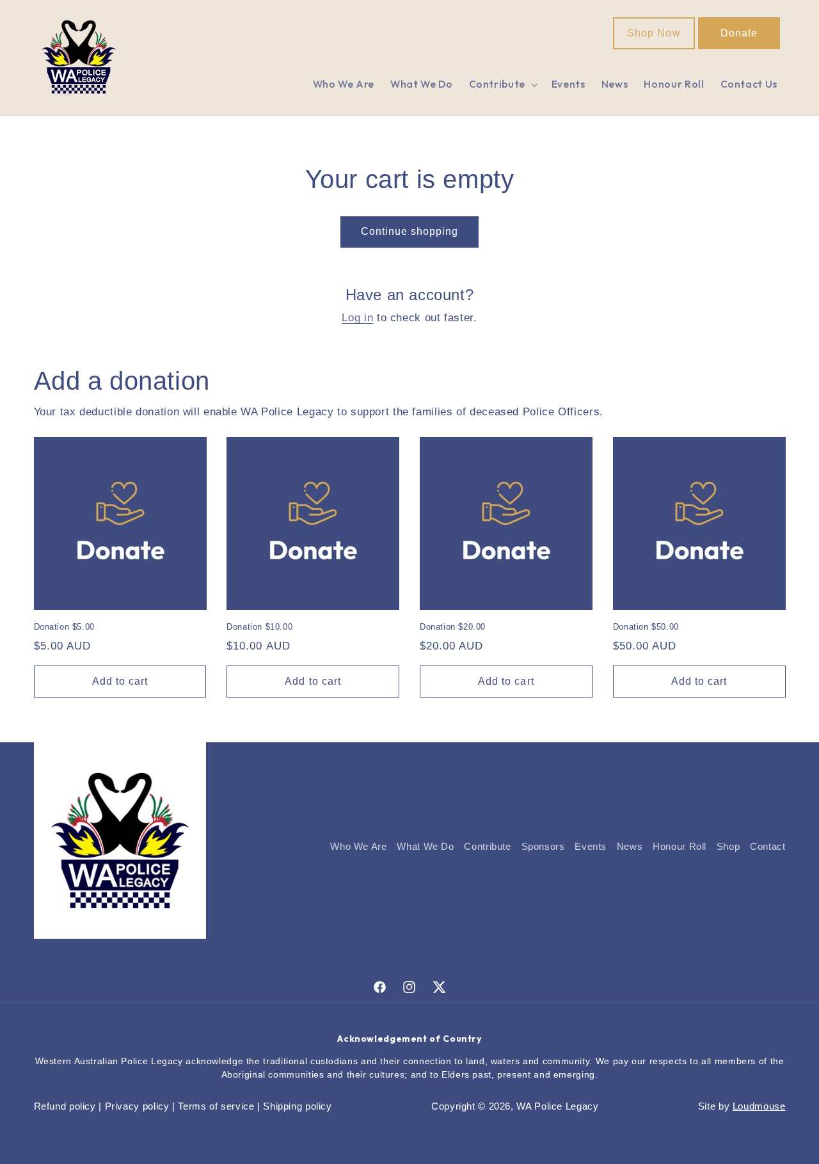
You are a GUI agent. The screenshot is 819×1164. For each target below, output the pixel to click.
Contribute (487, 846)
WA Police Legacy (557, 1106)
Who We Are (358, 846)
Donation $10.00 (259, 627)
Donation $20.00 (453, 627)
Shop (728, 846)
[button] (502, 84)
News (630, 846)
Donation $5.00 (64, 627)
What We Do (425, 846)
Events (591, 846)
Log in (357, 318)
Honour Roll (679, 846)
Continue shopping (410, 231)
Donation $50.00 (646, 627)
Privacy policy (137, 1106)
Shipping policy (297, 1106)
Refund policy (65, 1106)
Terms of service (216, 1106)
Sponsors (543, 846)
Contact (767, 846)
